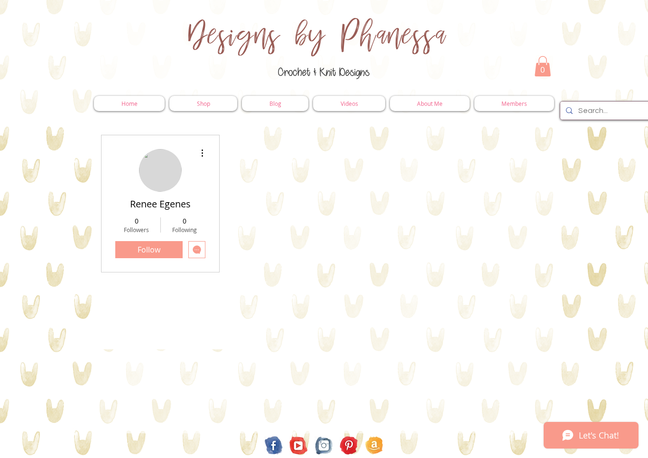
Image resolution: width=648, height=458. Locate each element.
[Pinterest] (349, 445)
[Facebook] (273, 445)
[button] (542, 66)
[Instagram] (324, 445)
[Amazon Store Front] (374, 445)
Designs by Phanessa (317, 35)
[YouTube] (298, 445)
